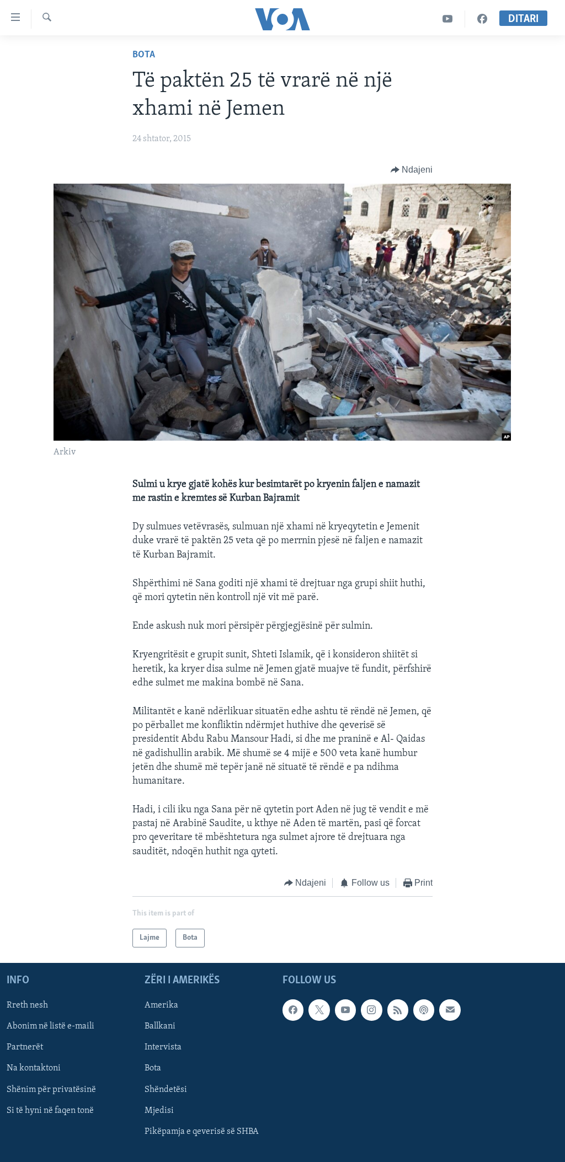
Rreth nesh (27, 1006)
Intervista (163, 1047)
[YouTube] (447, 19)
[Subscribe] (449, 1010)
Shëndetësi (166, 1089)
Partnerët (25, 1047)
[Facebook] (482, 19)
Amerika (161, 1006)
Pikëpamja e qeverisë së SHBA (202, 1131)
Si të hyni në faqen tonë (50, 1110)
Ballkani (160, 1026)
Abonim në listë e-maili (50, 1026)
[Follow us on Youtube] (345, 1010)
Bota (143, 55)
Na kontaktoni (34, 1068)
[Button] (412, 170)
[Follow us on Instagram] (371, 1010)
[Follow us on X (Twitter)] (318, 1010)
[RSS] (397, 1010)
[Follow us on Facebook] (292, 1010)
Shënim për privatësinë (51, 1089)
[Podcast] (423, 1010)
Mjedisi (159, 1110)
